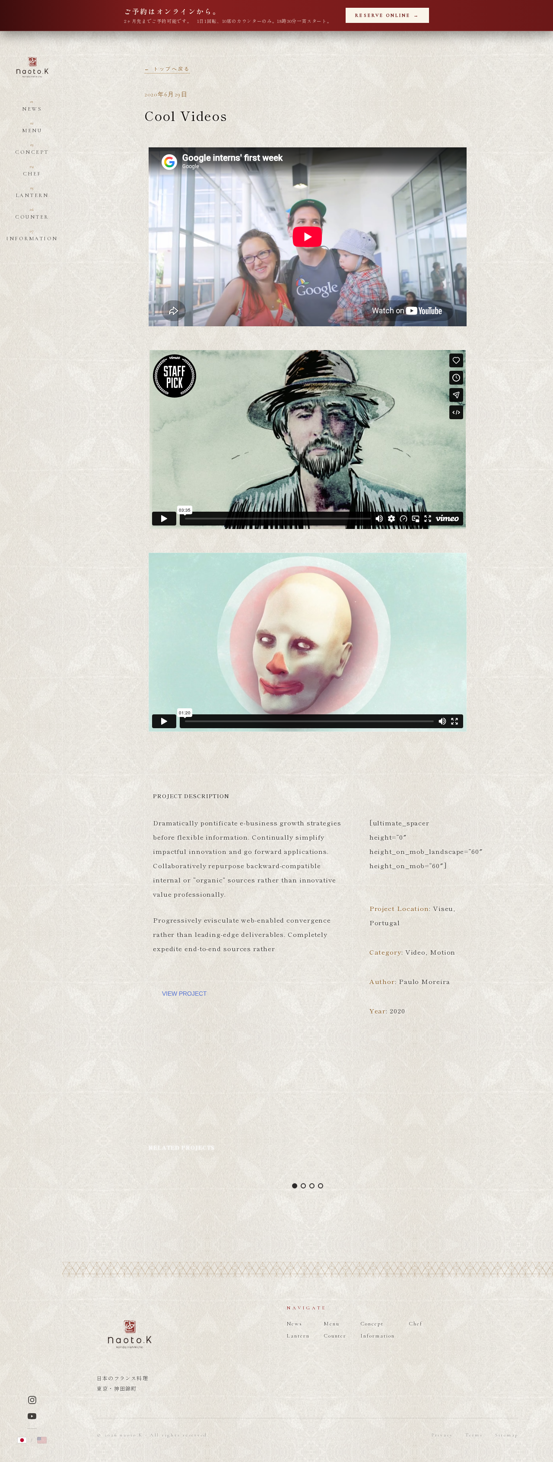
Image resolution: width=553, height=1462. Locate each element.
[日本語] (22, 1440)
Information (32, 235)
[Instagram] (32, 1400)
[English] (42, 1440)
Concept (32, 149)
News (32, 105)
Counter (32, 213)
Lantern (32, 192)
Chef (32, 170)
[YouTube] (32, 1416)
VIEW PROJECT (184, 993)
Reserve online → (387, 15)
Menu (32, 127)
